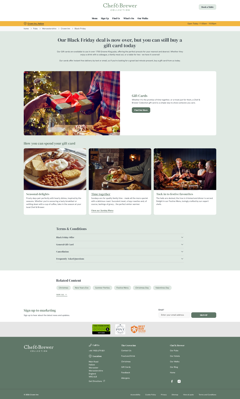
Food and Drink (128, 356)
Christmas (63, 287)
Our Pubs (174, 350)
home (26, 28)
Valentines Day (162, 287)
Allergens (125, 378)
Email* (161, 310)
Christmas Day (142, 287)
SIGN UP (204, 315)
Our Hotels (175, 356)
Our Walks (175, 361)
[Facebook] (172, 381)
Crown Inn (65, 28)
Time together (100, 194)
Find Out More (141, 110)
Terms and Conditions (207, 394)
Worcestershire (49, 28)
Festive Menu (122, 287)
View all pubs (188, 394)
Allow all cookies (202, 7)
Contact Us (126, 350)
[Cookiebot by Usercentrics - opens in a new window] (33, 23)
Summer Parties (102, 287)
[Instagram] (179, 381)
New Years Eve (81, 287)
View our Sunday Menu (102, 210)
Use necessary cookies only (202, 15)
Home (172, 372)
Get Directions (95, 381)
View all (60, 294)
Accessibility (135, 394)
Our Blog (174, 367)
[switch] (88, 23)
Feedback (125, 372)
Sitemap (175, 394)
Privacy (164, 394)
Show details (147, 23)
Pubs (35, 28)
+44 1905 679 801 (97, 350)
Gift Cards (126, 367)
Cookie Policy (150, 394)
